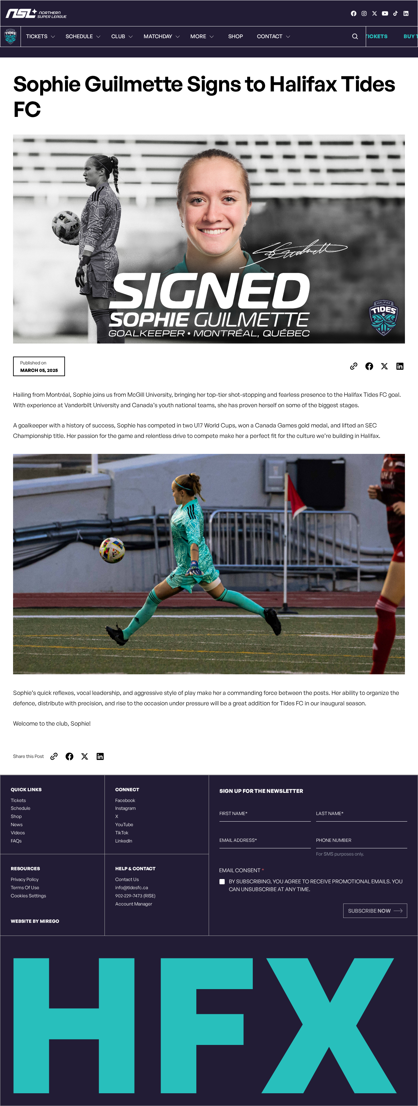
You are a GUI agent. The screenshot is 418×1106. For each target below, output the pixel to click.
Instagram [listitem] (125, 808)
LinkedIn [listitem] (123, 840)
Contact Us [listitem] (127, 879)
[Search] (355, 36)
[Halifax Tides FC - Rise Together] (36, 13)
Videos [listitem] (18, 832)
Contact (269, 36)
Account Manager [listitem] (133, 903)
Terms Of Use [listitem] (25, 887)
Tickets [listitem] (18, 800)
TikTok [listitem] (121, 832)
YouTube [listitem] (124, 824)
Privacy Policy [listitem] (25, 879)
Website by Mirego (35, 921)
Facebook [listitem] (125, 800)
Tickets (36, 36)
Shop (235, 36)
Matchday (158, 36)
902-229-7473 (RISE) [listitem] (135, 895)
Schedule (79, 36)
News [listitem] (17, 824)
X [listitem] (116, 816)
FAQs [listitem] (16, 840)
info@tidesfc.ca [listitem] (131, 887)
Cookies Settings (28, 895)
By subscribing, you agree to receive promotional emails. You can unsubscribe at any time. (316, 885)
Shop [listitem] (16, 816)
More (198, 36)
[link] (353, 13)
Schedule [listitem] (20, 808)
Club (118, 36)
